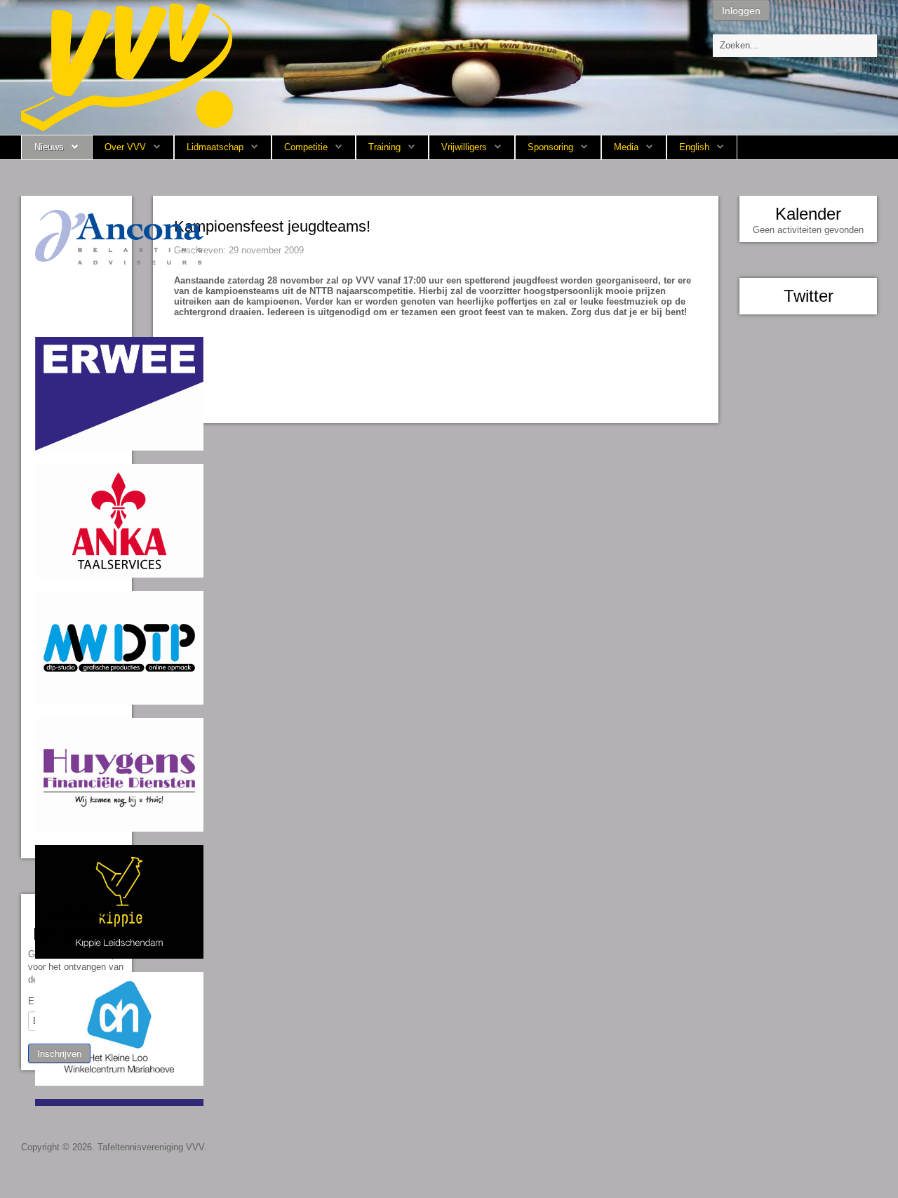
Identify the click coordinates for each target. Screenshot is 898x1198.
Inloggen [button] (741, 10)
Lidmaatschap (215, 147)
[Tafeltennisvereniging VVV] (127, 66)
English (694, 147)
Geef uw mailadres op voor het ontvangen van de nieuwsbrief (75, 967)
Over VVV (125, 147)
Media (626, 147)
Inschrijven (59, 1053)
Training (384, 147)
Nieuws (49, 147)
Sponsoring (550, 147)
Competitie (306, 147)
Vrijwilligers (464, 147)
